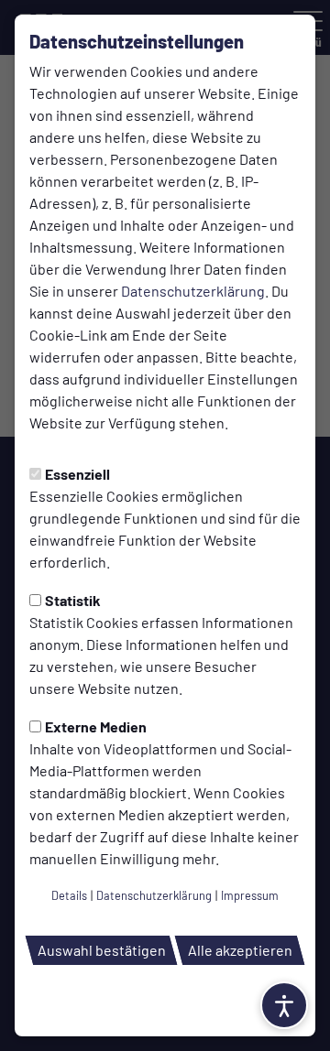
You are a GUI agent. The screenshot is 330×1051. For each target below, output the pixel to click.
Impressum (250, 895)
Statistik (73, 600)
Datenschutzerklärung (193, 290)
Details (69, 895)
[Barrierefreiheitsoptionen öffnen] (284, 1005)
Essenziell (77, 473)
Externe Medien (96, 726)
